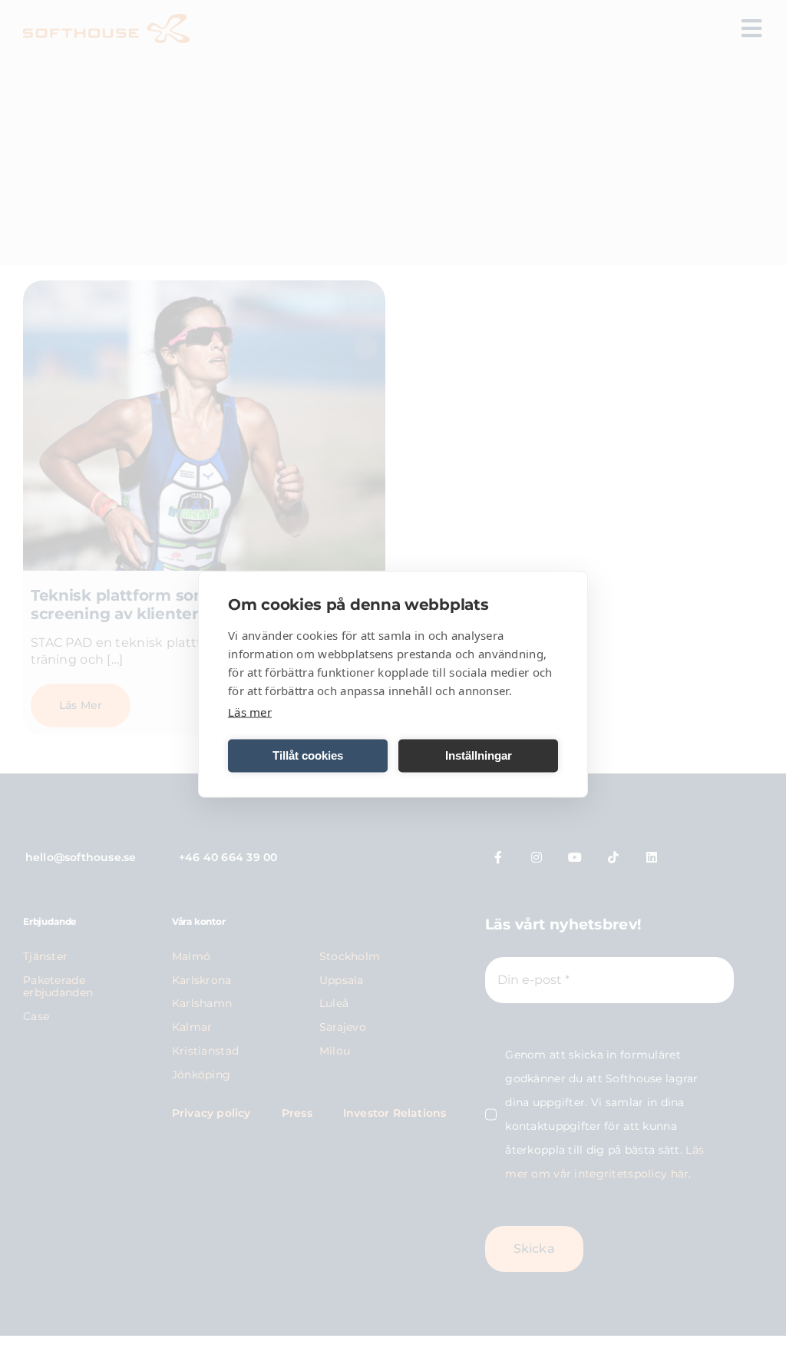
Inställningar (478, 755)
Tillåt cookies (307, 755)
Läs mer (250, 711)
